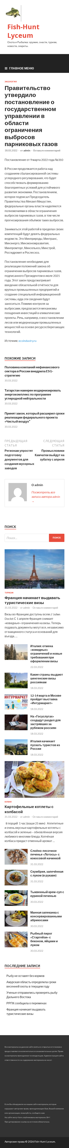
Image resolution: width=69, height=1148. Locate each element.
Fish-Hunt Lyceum (23, 31)
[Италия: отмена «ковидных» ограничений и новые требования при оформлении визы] (16, 658)
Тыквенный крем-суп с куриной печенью (47, 893)
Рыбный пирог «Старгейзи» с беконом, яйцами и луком (44, 939)
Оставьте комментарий (46, 150)
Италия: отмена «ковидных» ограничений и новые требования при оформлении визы (46, 653)
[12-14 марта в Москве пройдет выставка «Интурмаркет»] (16, 708)
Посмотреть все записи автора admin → (45, 496)
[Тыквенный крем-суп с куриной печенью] (16, 904)
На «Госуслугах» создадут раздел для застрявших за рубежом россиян (45, 722)
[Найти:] (34, 538)
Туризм (9, 593)
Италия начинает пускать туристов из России (45, 744)
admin (26, 150)
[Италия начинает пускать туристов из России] (16, 754)
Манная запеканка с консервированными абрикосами (46, 916)
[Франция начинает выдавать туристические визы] (34, 589)
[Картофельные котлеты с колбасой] (34, 798)
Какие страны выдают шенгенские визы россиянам (46, 678)
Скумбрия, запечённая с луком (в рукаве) (46, 873)
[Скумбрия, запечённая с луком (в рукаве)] (16, 884)
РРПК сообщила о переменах (26, 1003)
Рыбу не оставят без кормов (25, 975)
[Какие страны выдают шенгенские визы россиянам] (16, 687)
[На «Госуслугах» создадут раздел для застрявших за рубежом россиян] (16, 729)
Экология (11, 82)
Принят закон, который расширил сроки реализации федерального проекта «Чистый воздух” (34, 417)
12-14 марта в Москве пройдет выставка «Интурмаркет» (45, 699)
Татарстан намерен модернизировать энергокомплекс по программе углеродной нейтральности (33, 394)
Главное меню (21, 68)
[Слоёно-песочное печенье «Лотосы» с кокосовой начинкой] (16, 863)
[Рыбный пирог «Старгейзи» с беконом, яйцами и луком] (16, 946)
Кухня (8, 802)
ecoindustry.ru (27, 340)
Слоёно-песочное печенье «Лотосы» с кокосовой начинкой (45, 854)
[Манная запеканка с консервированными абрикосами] (16, 925)
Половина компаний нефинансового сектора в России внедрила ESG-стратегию (32, 371)
